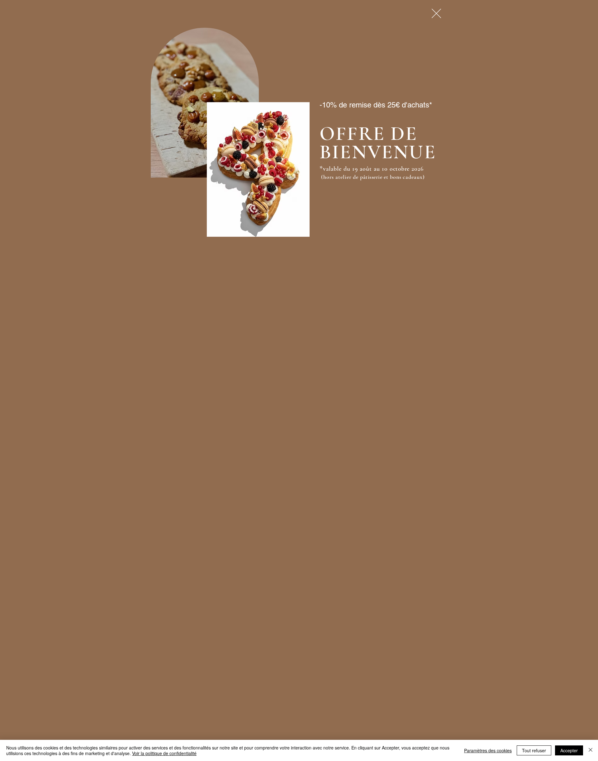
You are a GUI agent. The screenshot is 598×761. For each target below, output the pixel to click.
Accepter (569, 750)
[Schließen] (590, 750)
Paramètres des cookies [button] (488, 750)
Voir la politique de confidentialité (164, 753)
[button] (436, 13)
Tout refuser (534, 750)
